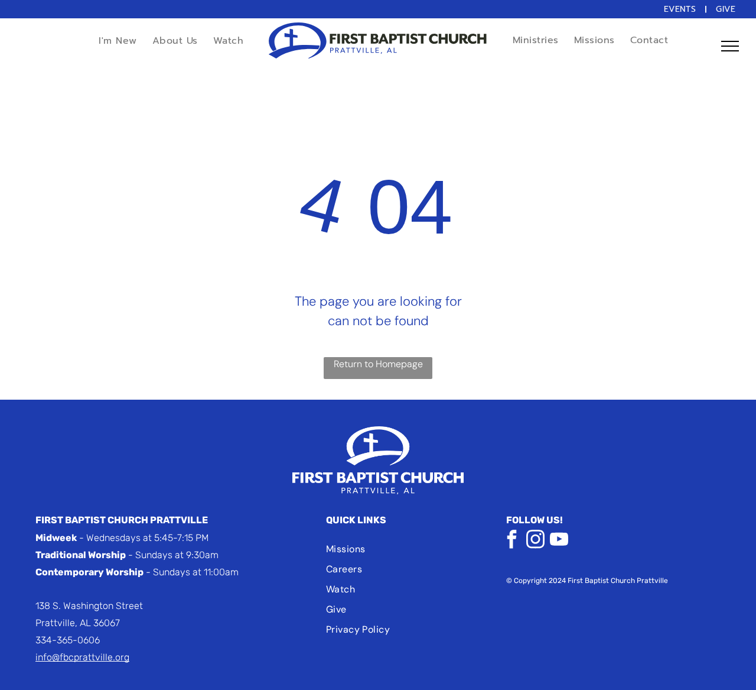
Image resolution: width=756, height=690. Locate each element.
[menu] (730, 46)
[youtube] (559, 541)
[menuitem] (681, 9)
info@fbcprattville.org (82, 657)
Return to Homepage (378, 364)
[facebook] (512, 541)
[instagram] (535, 541)
